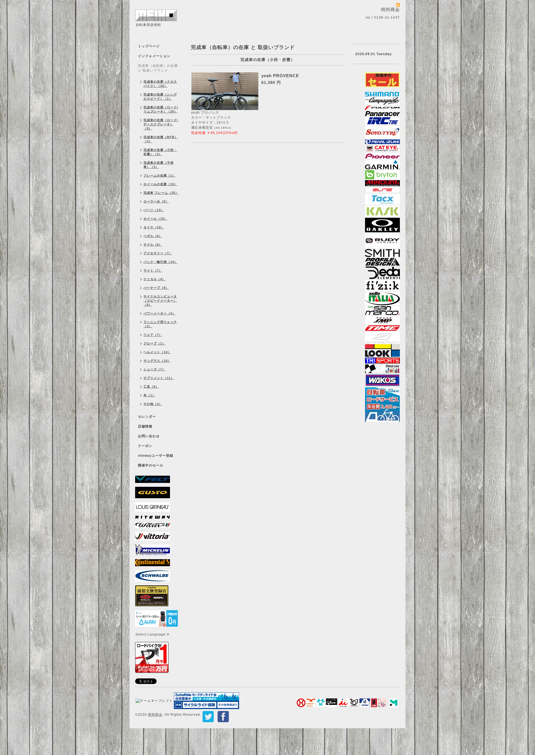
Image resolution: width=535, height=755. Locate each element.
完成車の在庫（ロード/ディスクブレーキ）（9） (161, 124)
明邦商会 (155, 715)
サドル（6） (153, 244)
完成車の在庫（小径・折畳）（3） (160, 152)
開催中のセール (150, 465)
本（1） (149, 395)
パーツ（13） (154, 210)
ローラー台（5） (156, 201)
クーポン (145, 446)
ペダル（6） (153, 236)
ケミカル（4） (155, 279)
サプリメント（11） (159, 378)
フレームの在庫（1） (160, 175)
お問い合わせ (149, 436)
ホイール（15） (155, 218)
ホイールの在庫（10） (160, 184)
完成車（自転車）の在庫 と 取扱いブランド (158, 68)
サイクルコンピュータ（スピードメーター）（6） (160, 300)
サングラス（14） (157, 360)
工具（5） (151, 386)
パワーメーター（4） (160, 313)
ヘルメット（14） (157, 352)
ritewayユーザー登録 (155, 456)
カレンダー (147, 417)
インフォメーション (154, 56)
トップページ (149, 46)
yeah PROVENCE (280, 75)
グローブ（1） (155, 343)
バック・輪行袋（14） (160, 261)
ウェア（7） (153, 334)
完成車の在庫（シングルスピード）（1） (160, 96)
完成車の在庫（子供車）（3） (159, 164)
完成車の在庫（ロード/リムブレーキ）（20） (161, 109)
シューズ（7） (155, 369)
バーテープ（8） (156, 287)
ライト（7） (153, 270)
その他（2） (153, 403)
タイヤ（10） (154, 227)
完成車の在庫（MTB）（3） (161, 139)
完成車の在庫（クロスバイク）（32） (160, 83)
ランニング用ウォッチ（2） (160, 324)
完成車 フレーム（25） (161, 192)
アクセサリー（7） (158, 253)
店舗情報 (145, 426)
